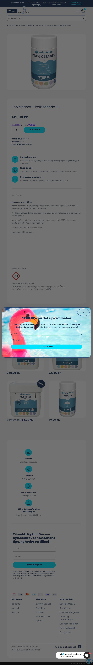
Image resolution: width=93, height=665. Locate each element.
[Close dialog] (83, 312)
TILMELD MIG (46, 346)
